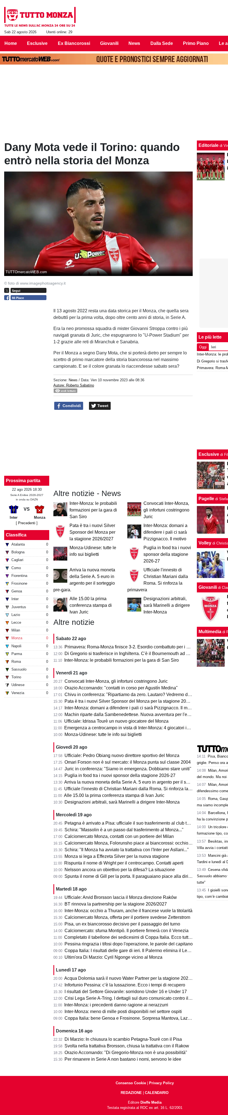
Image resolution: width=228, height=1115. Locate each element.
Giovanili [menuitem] (109, 43)
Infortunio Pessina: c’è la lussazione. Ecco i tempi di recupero (125, 985)
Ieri (213, 347)
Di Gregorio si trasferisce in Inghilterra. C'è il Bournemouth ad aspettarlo (135, 653)
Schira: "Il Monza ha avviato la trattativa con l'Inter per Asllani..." (127, 849)
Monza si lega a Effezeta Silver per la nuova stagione (117, 856)
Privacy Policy (161, 1083)
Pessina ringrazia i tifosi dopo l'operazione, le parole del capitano (129, 944)
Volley (205, 543)
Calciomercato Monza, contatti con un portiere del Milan (119, 836)
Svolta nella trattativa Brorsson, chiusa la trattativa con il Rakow (127, 1046)
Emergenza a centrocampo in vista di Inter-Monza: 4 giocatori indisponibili (136, 727)
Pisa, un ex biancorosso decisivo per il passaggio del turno (122, 924)
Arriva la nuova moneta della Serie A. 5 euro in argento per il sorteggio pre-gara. (142, 782)
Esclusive (209, 454)
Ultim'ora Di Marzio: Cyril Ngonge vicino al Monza (113, 957)
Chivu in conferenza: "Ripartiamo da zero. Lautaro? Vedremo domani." (134, 694)
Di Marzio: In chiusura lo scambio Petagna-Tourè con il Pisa (123, 1039)
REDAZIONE (131, 1093)
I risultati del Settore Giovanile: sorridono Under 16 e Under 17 (126, 991)
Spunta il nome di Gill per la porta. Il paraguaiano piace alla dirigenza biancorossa (145, 876)
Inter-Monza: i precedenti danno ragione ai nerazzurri (116, 1005)
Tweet (102, 405)
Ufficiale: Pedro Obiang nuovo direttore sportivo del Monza (122, 755)
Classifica (16, 535)
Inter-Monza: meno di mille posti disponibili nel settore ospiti (123, 1011)
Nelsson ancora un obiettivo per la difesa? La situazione (120, 869)
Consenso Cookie (131, 1083)
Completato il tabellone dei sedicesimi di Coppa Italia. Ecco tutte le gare (134, 937)
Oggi (203, 347)
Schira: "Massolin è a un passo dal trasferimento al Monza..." (124, 829)
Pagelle (206, 498)
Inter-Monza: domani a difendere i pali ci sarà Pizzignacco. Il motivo (165, 532)
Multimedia (210, 631)
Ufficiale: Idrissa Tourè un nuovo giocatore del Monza (116, 721)
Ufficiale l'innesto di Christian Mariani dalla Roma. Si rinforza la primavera (136, 788)
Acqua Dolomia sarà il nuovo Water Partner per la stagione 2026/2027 (133, 978)
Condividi (71, 405)
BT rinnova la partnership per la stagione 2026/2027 (116, 904)
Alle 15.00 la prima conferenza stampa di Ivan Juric (91, 605)
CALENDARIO (156, 1093)
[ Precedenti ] (27, 523)
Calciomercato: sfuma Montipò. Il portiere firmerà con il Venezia (127, 930)
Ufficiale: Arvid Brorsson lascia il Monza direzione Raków (121, 897)
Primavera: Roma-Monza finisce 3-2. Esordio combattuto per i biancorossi (137, 647)
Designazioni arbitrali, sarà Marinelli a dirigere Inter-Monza (166, 605)
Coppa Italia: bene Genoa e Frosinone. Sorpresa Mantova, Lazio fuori (133, 1018)
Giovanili (208, 587)
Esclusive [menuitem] (37, 43)
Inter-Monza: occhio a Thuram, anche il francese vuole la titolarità (128, 910)
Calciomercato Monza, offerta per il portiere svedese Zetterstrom (127, 917)
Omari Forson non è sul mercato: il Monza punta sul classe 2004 (128, 762)
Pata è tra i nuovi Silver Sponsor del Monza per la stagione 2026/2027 (92, 532)
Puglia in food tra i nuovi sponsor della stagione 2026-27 (167, 554)
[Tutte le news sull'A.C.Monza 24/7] (40, 16)
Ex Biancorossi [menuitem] (74, 43)
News (73, 380)
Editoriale (209, 145)
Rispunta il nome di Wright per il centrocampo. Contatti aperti (124, 863)
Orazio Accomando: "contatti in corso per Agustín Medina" (121, 688)
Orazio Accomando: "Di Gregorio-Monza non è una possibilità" (126, 1052)
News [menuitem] (134, 43)
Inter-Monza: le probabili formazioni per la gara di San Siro (93, 510)
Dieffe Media (151, 1102)
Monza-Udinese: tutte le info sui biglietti (103, 734)
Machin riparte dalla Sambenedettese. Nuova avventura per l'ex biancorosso (140, 714)
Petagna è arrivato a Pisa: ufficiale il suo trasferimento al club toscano (133, 823)
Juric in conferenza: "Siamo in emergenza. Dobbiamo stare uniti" (128, 768)
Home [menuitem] (10, 43)
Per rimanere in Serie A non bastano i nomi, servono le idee (123, 1059)
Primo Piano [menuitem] (196, 43)
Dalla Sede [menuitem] (161, 43)
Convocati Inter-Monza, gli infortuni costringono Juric (166, 510)
